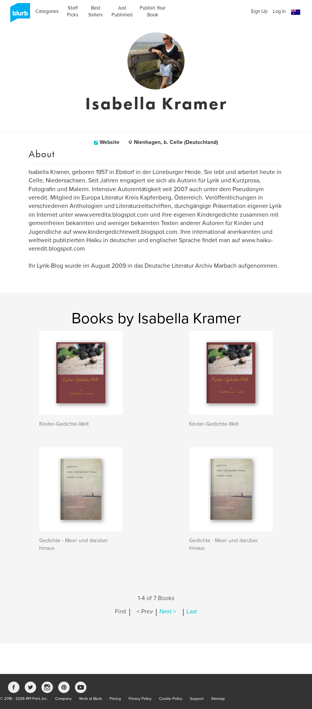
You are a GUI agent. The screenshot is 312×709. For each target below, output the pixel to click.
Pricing (115, 698)
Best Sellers (95, 11)
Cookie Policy (170, 698)
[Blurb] (18, 15)
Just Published (121, 11)
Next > (167, 611)
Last (191, 611)
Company (63, 698)
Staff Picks (72, 11)
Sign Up (259, 11)
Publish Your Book (153, 11)
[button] (295, 12)
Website (109, 142)
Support (197, 698)
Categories (47, 11)
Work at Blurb (90, 698)
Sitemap (218, 698)
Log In (279, 11)
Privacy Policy (140, 698)
